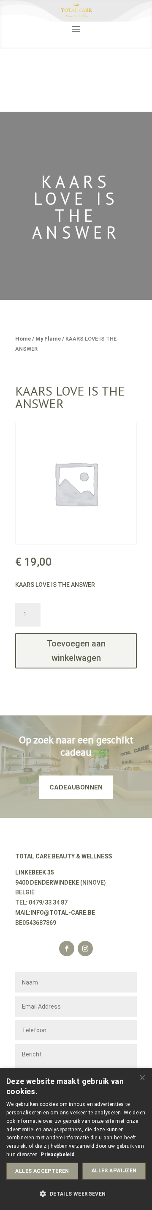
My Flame (48, 339)
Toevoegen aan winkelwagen (76, 650)
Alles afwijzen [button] (114, 1171)
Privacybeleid (57, 1155)
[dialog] (76, 1139)
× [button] (142, 1077)
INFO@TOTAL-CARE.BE (62, 912)
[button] (76, 1194)
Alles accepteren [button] (42, 1171)
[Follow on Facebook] (66, 948)
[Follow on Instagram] (85, 948)
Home (23, 339)
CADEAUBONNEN (76, 787)
